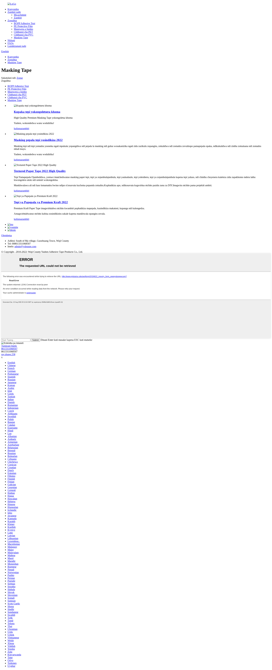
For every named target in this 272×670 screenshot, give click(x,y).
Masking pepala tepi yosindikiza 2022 (38, 140)
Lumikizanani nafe (17, 46)
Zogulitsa (12, 20)
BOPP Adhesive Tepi (24, 23)
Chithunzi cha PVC (23, 34)
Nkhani (11, 40)
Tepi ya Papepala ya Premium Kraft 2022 (41, 202)
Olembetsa (6, 235)
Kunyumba (13, 9)
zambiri (25, 128)
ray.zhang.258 (8, 354)
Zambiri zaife (14, 12)
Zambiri (18, 17)
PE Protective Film (23, 26)
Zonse (20, 78)
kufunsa (18, 128)
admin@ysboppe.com (25, 246)
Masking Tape (21, 37)
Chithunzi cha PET (23, 32)
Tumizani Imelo (9, 346)
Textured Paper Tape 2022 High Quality (40, 171)
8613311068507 (9, 348)
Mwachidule (20, 15)
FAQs (11, 43)
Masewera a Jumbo (23, 29)
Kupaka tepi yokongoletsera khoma (37, 111)
